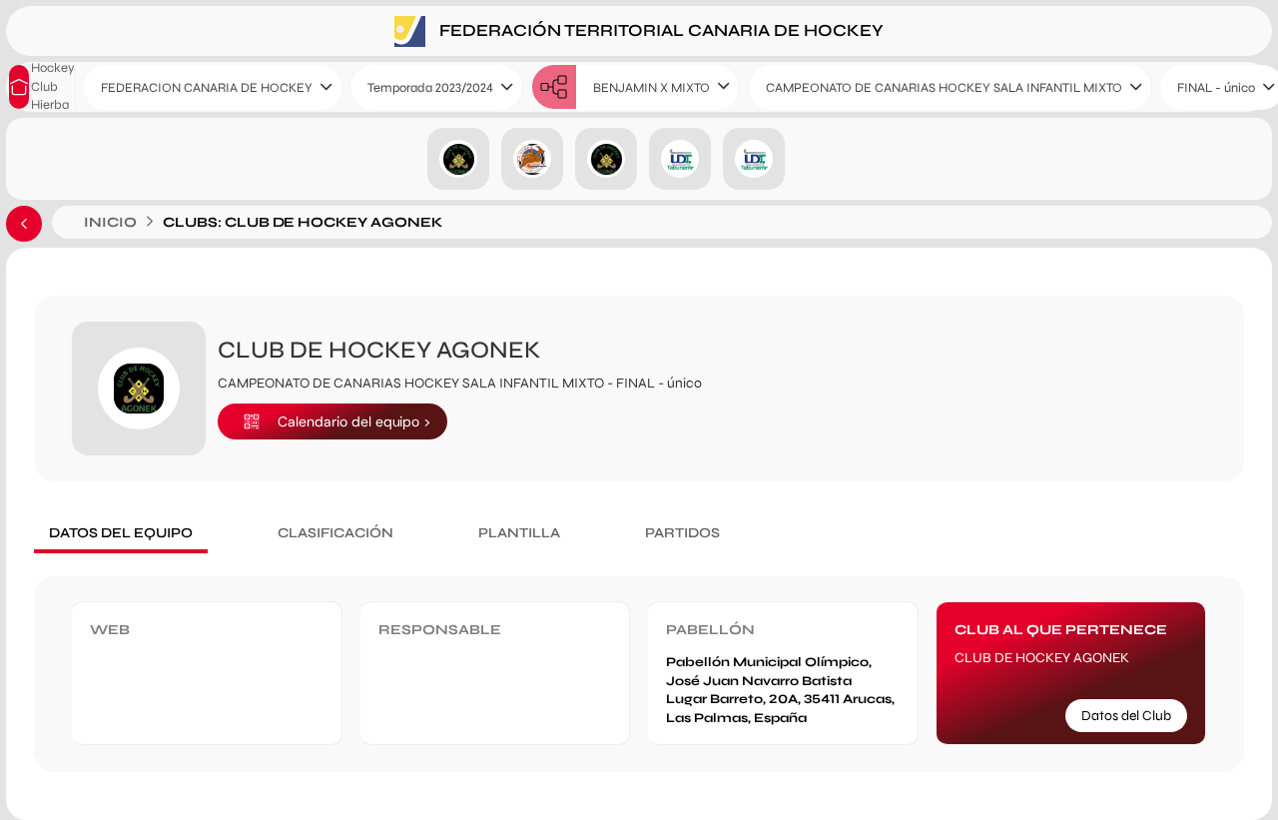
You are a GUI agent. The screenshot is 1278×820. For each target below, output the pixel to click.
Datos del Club (1126, 715)
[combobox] (212, 87)
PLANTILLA (519, 532)
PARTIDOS (682, 532)
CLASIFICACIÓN (335, 532)
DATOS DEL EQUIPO (121, 532)
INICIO (110, 222)
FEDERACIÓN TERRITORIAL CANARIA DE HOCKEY (659, 29)
